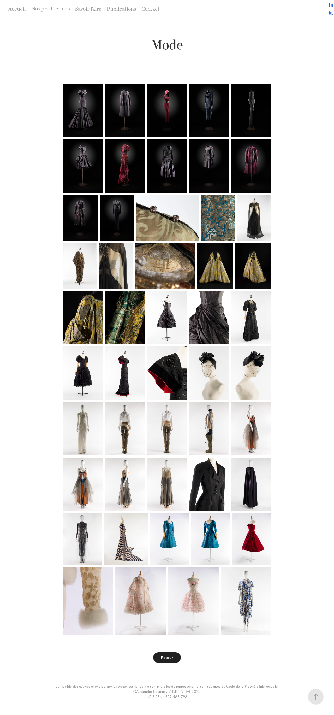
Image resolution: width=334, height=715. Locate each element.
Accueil (17, 9)
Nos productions (51, 9)
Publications (121, 9)
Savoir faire (88, 9)
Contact (150, 9)
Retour (167, 657)
